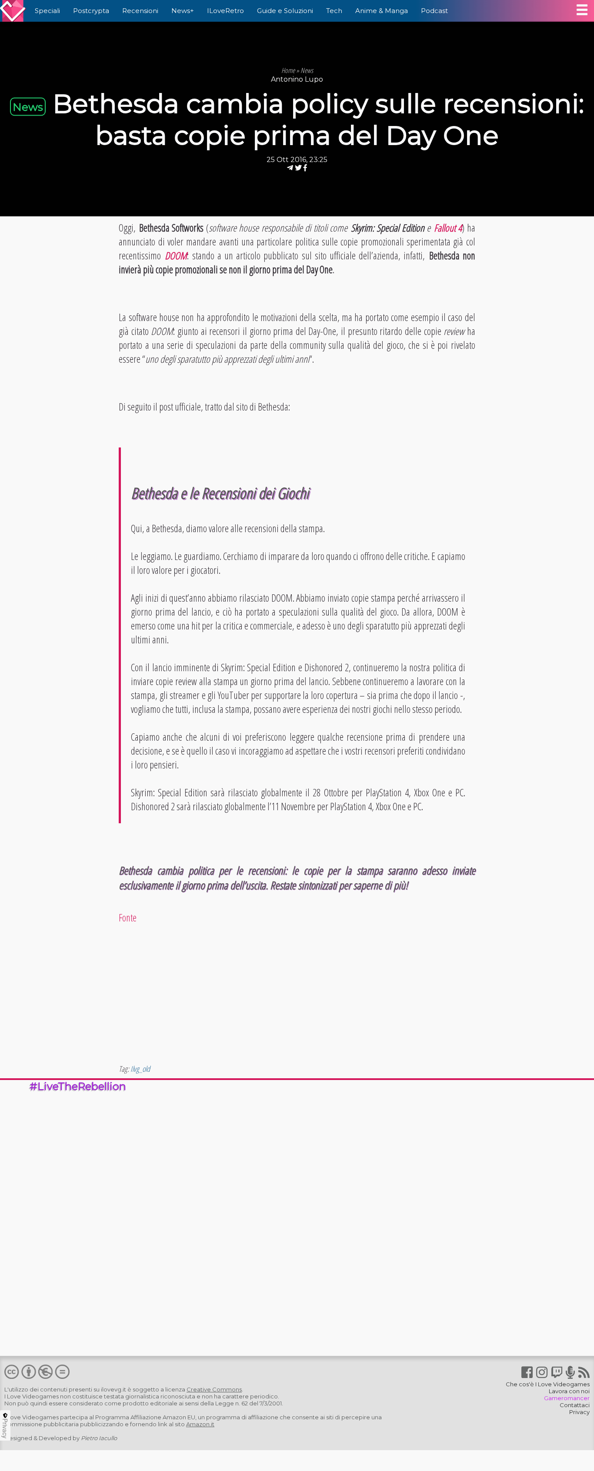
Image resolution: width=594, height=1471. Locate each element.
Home (288, 70)
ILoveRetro (225, 11)
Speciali (47, 11)
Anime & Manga (381, 11)
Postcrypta (91, 11)
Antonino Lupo (297, 79)
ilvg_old (140, 1068)
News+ (182, 11)
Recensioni (140, 11)
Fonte (128, 917)
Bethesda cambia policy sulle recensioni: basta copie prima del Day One (318, 119)
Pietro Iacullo (99, 1438)
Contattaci (575, 1404)
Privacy (579, 1411)
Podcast (434, 11)
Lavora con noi (569, 1391)
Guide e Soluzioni (285, 11)
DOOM (176, 255)
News (306, 70)
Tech (334, 11)
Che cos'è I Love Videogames (548, 1384)
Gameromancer (567, 1398)
